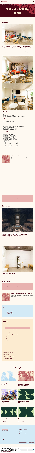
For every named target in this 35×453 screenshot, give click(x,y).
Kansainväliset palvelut (7, 348)
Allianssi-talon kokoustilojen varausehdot (12, 334)
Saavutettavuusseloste (22, 442)
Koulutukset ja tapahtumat (8, 350)
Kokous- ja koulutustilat (17, 4)
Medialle (21, 438)
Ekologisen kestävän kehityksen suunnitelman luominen (25, 419)
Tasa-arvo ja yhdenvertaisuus (8, 356)
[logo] (4, 1)
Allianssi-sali (7, 342)
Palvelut (5, 4)
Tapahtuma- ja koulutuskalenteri (25, 433)
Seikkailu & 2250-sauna (9, 327)
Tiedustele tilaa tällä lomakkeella (12, 198)
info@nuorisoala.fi (10, 313)
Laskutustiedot (22, 435)
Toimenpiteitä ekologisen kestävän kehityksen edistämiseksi (8, 419)
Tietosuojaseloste (31, 442)
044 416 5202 (10, 312)
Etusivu (2, 4)
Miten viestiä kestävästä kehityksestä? (23, 402)
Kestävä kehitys (6, 354)
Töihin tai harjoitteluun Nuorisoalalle (8, 383)
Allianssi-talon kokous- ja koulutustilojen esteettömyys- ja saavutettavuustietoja (15, 330)
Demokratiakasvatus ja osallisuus (9, 346)
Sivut (2, 384)
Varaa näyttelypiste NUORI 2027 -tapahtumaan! (8, 402)
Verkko (7, 336)
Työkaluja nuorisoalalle (7, 358)
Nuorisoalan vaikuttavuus (8, 352)
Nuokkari (7, 340)
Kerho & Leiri (8, 332)
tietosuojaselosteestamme (6, 451)
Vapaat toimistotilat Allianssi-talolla (10, 344)
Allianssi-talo (10, 4)
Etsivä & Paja (7, 338)
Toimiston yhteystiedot (23, 429)
